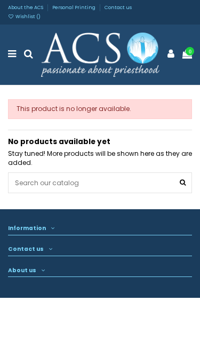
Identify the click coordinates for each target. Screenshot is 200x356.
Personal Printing (74, 7)
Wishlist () (27, 16)
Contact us (118, 7)
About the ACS (26, 7)
